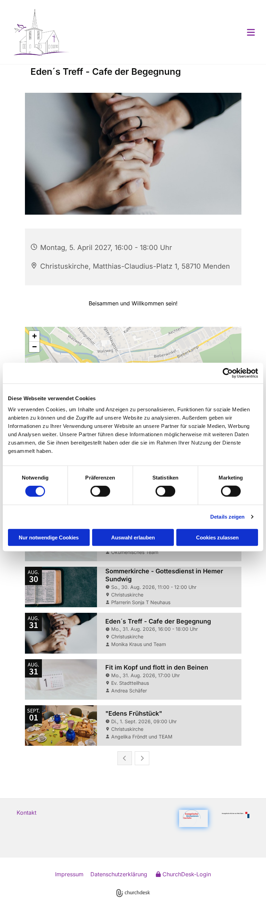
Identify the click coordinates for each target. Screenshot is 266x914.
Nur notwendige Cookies (49, 537)
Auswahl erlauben (133, 537)
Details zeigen (227, 517)
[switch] (100, 491)
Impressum (69, 874)
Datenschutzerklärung (118, 874)
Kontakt (26, 812)
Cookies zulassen (217, 537)
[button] (163, 32)
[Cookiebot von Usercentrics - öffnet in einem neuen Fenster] (227, 373)
